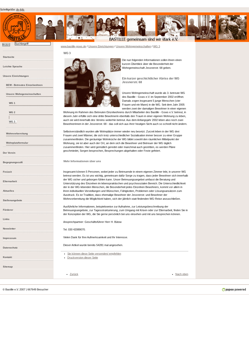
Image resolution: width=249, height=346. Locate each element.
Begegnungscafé (13, 162)
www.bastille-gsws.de (73, 46)
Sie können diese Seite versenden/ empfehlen (94, 253)
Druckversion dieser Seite (82, 257)
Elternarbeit (10, 181)
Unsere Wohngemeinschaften (23, 94)
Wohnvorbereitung (17, 133)
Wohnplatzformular (17, 142)
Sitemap (8, 266)
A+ (17, 9)
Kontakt (7, 257)
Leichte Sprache (12, 66)
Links (6, 219)
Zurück (74, 274)
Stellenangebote (12, 200)
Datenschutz (10, 247)
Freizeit (7, 171)
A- (23, 9)
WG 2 (12, 112)
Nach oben (181, 274)
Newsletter (9, 228)
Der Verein (9, 152)
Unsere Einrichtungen (16, 76)
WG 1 (12, 103)
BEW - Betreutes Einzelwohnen (24, 85)
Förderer (8, 209)
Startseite (8, 57)
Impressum (9, 238)
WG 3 (156, 46)
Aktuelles (8, 190)
